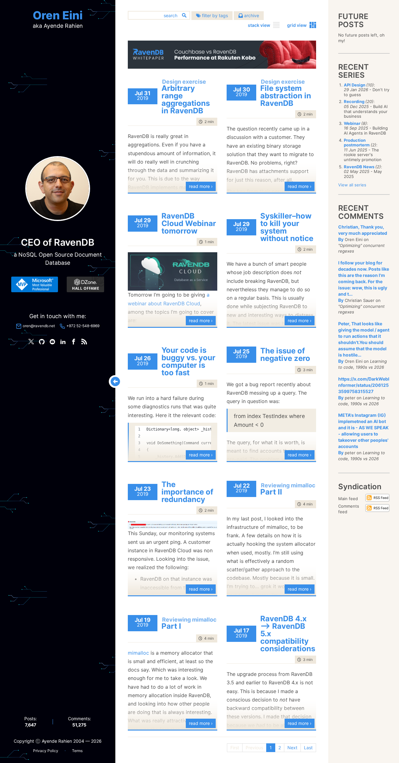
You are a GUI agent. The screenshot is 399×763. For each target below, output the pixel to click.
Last (308, 747)
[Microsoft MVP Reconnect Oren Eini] (34, 284)
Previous (254, 747)
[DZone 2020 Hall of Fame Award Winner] (85, 284)
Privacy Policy (45, 750)
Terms (77, 750)
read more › (201, 186)
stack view (259, 25)
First (234, 747)
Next (292, 747)
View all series (352, 184)
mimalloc (138, 653)
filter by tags (214, 15)
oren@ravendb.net (39, 325)
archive (251, 15)
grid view (297, 25)
